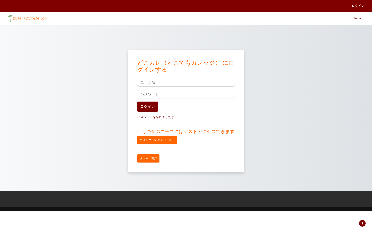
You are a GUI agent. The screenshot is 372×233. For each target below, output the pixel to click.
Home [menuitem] (357, 18)
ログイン (358, 5)
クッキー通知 (148, 158)
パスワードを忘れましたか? (156, 117)
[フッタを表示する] (362, 223)
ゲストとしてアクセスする (157, 140)
